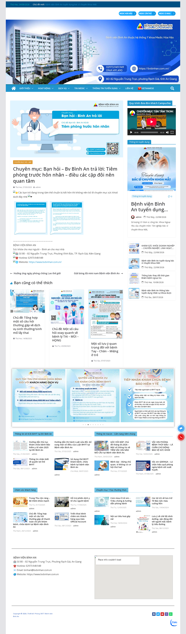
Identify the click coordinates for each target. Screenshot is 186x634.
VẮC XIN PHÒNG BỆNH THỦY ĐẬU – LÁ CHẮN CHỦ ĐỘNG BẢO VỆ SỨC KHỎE (162, 446)
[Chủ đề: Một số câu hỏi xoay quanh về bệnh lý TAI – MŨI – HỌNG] (66, 291)
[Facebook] (154, 614)
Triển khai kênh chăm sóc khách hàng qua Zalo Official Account (78, 517)
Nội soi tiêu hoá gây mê (120, 517)
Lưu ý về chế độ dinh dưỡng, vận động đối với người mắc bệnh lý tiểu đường (162, 520)
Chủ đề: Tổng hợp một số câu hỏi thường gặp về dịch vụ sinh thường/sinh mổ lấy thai (27, 325)
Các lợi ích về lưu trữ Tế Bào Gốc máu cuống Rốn (162, 501)
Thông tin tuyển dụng (105, 88)
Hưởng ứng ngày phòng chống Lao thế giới (37, 273)
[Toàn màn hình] (172, 132)
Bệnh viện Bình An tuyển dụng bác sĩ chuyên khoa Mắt (148, 206)
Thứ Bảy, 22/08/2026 (156, 217)
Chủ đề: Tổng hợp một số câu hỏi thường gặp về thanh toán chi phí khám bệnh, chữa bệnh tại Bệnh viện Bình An (31, 520)
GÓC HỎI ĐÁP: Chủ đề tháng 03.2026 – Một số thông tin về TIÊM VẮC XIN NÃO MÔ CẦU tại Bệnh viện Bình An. (112, 447)
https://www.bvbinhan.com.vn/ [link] (45, 262)
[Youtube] (162, 614)
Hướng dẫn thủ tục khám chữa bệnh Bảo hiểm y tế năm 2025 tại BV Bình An (39, 446)
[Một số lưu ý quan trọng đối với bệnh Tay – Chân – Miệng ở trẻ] (105, 291)
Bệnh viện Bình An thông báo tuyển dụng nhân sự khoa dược (156, 291)
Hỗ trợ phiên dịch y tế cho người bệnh (80, 499)
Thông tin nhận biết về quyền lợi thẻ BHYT (39, 462)
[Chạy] (131, 132)
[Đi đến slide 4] (90, 424)
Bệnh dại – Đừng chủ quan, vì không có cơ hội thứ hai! (120, 464)
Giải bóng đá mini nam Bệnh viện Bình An (97, 273)
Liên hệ (129, 88)
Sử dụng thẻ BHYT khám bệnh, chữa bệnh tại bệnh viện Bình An (79, 463)
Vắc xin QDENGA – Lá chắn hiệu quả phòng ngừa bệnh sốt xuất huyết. (162, 465)
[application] (151, 121)
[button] (31, 88)
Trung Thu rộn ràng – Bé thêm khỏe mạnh (39, 499)
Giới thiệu (24, 88)
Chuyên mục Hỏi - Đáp (22, 162)
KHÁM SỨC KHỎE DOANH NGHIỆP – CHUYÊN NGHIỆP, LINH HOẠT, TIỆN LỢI (82, 4)
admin (38, 187)
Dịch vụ (62, 88)
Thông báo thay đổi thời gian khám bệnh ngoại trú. (155, 276)
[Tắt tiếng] (167, 132)
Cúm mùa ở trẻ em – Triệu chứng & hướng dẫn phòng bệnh (121, 501)
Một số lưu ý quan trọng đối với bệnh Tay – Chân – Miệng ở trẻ (104, 349)
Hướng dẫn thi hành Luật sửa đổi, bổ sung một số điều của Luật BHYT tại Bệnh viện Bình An (73, 445)
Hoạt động (44, 88)
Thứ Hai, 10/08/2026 (154, 282)
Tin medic (79, 88)
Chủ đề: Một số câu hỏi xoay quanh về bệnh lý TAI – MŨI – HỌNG (65, 334)
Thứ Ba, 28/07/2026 (153, 297)
